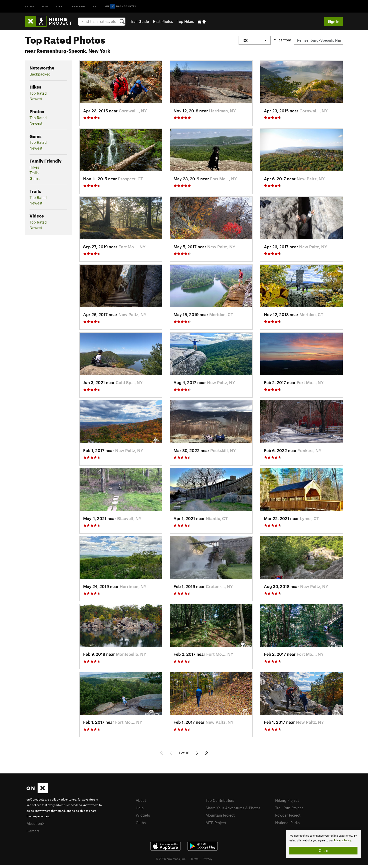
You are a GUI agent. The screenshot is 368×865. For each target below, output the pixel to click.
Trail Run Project (289, 808)
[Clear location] (340, 40)
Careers (33, 831)
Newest (36, 98)
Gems (35, 178)
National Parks (287, 822)
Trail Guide (139, 21)
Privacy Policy (342, 840)
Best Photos (163, 21)
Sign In (333, 21)
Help (140, 808)
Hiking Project (287, 800)
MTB (45, 6)
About (141, 800)
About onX (36, 823)
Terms (195, 858)
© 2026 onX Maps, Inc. (171, 858)
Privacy (207, 858)
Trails (34, 172)
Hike (59, 6)
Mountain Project (220, 815)
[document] (323, 843)
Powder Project (287, 815)
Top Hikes (185, 21)
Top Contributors (220, 800)
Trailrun (77, 6)
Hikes (34, 167)
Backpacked (40, 74)
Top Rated (38, 93)
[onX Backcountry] (121, 6)
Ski (95, 6)
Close (323, 850)
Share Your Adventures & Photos (233, 808)
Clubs (141, 822)
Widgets (143, 815)
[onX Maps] (37, 791)
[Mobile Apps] (202, 21)
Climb (30, 6)
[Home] (51, 21)
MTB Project (216, 822)
